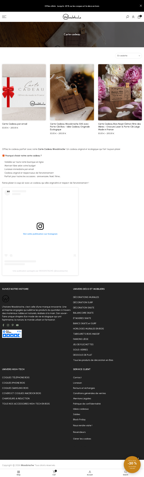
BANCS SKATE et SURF (84, 323)
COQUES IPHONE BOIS (13, 382)
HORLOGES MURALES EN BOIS (88, 328)
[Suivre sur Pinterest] (12, 325)
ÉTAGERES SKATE (82, 318)
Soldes (76, 414)
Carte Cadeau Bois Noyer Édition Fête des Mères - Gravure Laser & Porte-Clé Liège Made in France (119, 126)
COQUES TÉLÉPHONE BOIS (16, 377)
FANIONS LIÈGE (80, 339)
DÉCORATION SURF (83, 302)
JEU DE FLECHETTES (83, 344)
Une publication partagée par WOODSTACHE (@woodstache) (40, 271)
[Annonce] (72, 6)
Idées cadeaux (81, 409)
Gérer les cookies (82, 438)
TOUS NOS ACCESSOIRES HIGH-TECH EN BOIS (26, 403)
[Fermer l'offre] (138, 458)
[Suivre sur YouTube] (17, 325)
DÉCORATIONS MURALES (86, 297)
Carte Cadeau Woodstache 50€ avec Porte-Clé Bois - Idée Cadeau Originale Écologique (70, 126)
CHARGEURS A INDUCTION (16, 398)
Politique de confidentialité (87, 403)
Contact (77, 377)
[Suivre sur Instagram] (8, 325)
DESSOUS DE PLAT (82, 355)
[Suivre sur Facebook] (3, 325)
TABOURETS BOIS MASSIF (86, 333)
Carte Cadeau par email (14, 123)
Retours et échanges (84, 388)
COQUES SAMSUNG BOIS (15, 388)
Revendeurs (79, 432)
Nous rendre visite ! (82, 425)
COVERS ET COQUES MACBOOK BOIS (21, 393)
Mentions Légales (82, 398)
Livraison (77, 382)
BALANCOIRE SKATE (83, 312)
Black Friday (79, 419)
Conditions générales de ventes (89, 393)
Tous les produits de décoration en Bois (93, 360)
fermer (3, 6)
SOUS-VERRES (80, 349)
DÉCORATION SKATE (83, 307)
